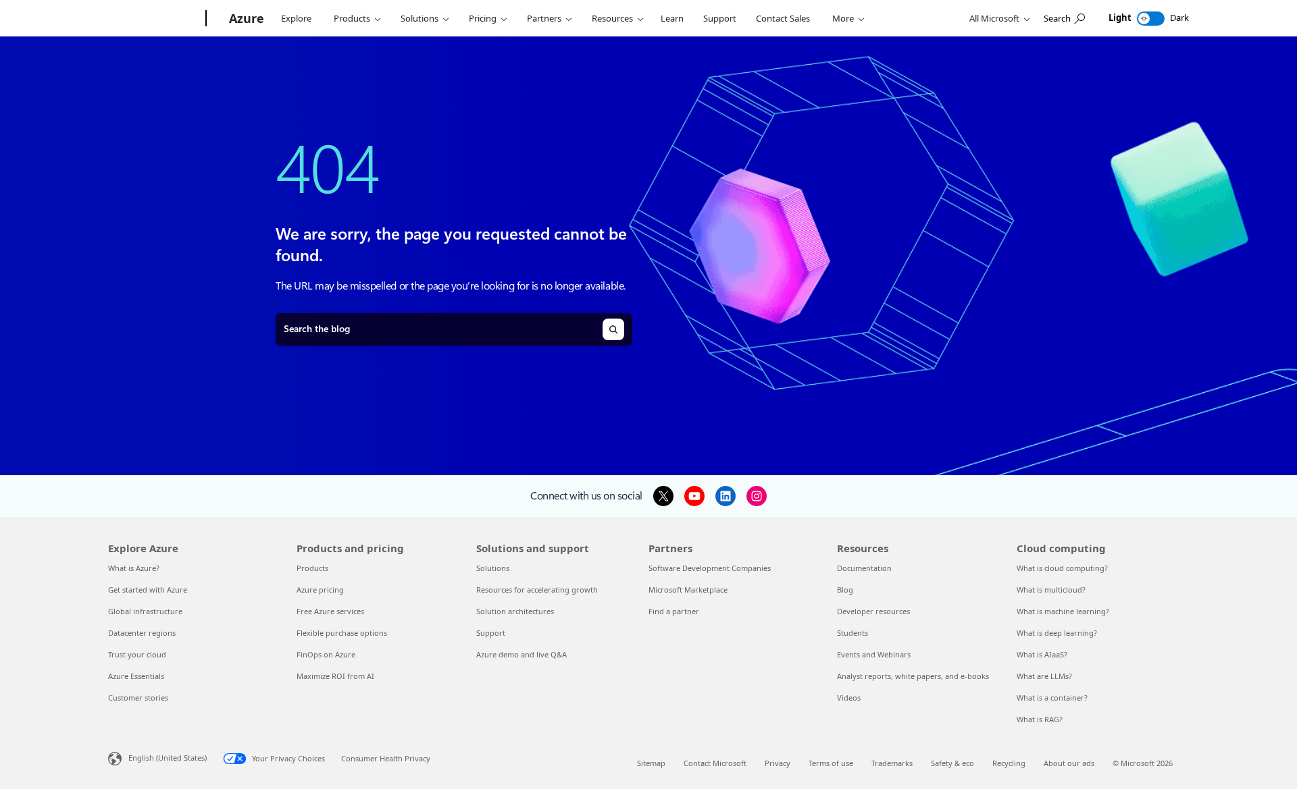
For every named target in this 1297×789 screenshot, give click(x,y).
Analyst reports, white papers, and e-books (913, 676)
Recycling (1008, 763)
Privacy (777, 763)
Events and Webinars (874, 654)
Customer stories (138, 697)
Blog (845, 589)
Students (852, 633)
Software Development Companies (709, 568)
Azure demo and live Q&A (521, 654)
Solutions (419, 18)
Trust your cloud (137, 654)
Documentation (864, 568)
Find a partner (673, 611)
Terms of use (831, 763)
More (843, 18)
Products (352, 18)
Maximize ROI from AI (335, 676)
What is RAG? (1040, 719)
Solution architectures (515, 611)
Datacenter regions (142, 633)
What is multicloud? (1051, 589)
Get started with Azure (147, 589)
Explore (296, 18)
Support (719, 18)
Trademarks (892, 763)
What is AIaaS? (1042, 654)
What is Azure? (133, 568)
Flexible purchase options (342, 633)
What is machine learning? (1063, 611)
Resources (612, 18)
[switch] (1151, 18)
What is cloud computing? (1062, 568)
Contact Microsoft (715, 763)
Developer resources (873, 611)
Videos (849, 697)
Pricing (483, 18)
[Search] (613, 329)
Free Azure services (330, 611)
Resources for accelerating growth (537, 589)
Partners (544, 18)
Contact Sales (783, 18)
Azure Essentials (136, 676)
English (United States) (167, 758)
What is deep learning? (1057, 633)
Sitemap (651, 763)
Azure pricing (320, 589)
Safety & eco (952, 763)
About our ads (1069, 763)
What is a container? (1052, 697)
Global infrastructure (145, 611)
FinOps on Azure (326, 654)
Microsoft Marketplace (688, 589)
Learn (672, 18)
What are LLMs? (1044, 676)
